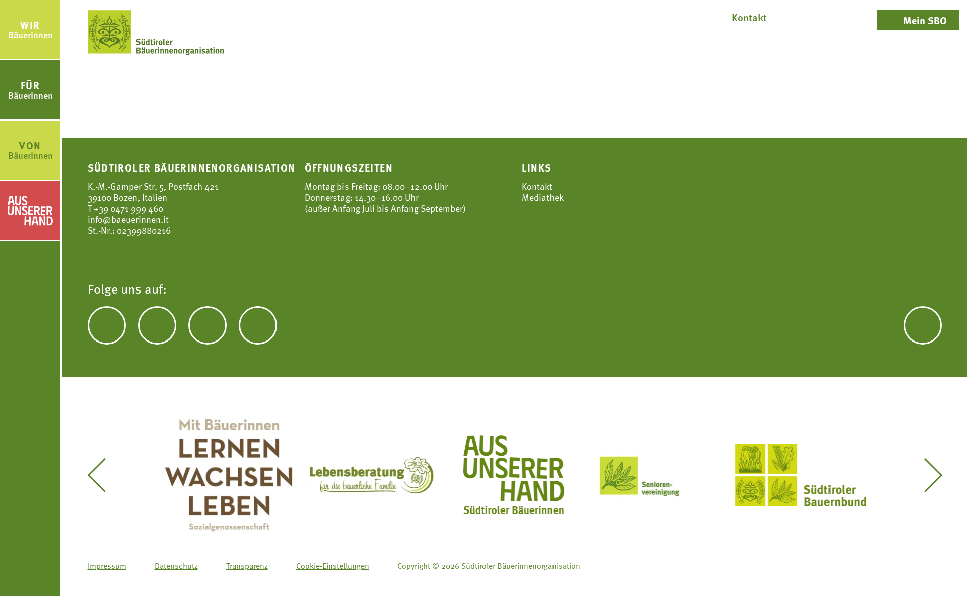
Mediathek (543, 197)
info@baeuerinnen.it (128, 219)
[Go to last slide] (104, 475)
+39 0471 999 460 (127, 208)
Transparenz (247, 566)
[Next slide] (926, 475)
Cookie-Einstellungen (332, 566)
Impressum (107, 566)
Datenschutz (176, 566)
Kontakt (537, 186)
